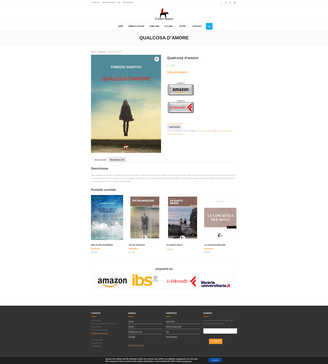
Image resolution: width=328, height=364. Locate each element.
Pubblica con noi (135, 331)
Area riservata (128, 2)
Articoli (131, 326)
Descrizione (100, 159)
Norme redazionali (108, 2)
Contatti (131, 336)
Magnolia (101, 51)
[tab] (100, 159)
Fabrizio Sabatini (177, 72)
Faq (119, 2)
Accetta (215, 360)
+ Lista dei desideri (175, 123)
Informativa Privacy (136, 345)
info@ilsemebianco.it (99, 333)
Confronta (174, 126)
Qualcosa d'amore (175, 133)
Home (93, 51)
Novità (210, 130)
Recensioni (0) (117, 159)
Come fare (96, 2)
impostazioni (186, 361)
